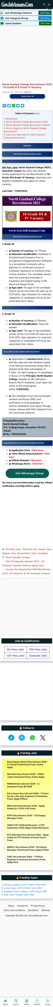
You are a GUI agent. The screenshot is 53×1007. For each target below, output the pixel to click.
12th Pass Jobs (15, 655)
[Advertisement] (26, 53)
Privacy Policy (38, 905)
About (11, 905)
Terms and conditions (14, 910)
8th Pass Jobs (13, 549)
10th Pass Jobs (38, 649)
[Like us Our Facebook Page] (11, 740)
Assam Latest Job (27, 96)
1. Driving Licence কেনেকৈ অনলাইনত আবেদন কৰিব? (23, 884)
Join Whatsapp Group (29, 473)
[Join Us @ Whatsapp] (32, 740)
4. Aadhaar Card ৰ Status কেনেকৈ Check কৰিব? (24, 891)
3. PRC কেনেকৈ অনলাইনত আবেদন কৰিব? (17, 894)
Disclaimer (33, 910)
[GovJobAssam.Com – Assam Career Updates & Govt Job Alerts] (17, 4)
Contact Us (22, 905)
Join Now (45, 12)
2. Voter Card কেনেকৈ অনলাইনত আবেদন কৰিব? (21, 888)
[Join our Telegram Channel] (22, 740)
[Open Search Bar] (43, 4)
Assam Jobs (44, 549)
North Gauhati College (18, 557)
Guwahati (42, 553)
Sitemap (45, 910)
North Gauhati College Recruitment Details (27, 125)
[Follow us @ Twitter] (42, 740)
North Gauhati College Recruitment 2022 (26, 121)
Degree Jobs (9, 553)
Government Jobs (26, 553)
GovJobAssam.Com (38, 915)
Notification (11, 118)
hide (37, 113)
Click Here (45, 23)
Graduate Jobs (38, 655)
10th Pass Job (29, 549)
